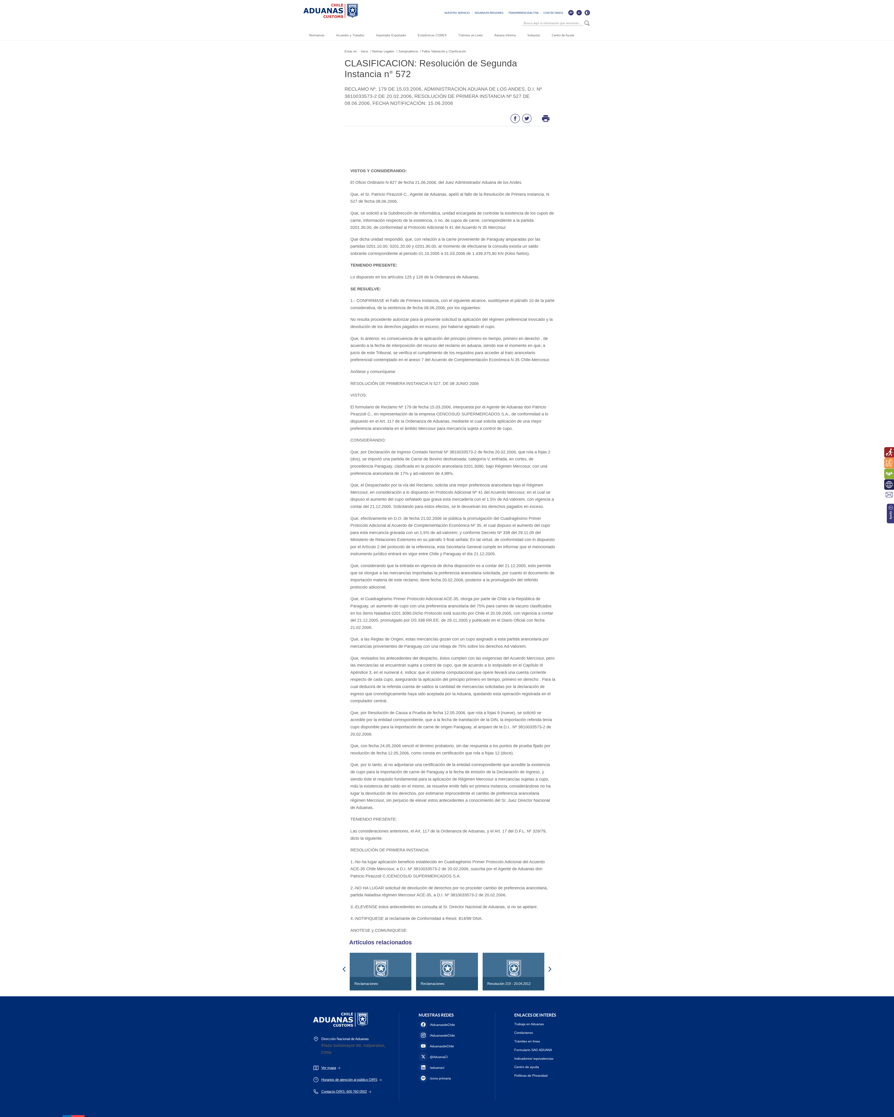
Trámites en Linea (470, 35)
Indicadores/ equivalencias (533, 1058)
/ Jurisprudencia (407, 51)
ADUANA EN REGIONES (489, 12)
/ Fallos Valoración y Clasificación (443, 51)
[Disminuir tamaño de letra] (579, 12)
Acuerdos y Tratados (350, 35)
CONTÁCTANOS (553, 12)
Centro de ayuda (526, 1067)
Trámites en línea (527, 1041)
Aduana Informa (505, 35)
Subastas (533, 35)
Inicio (364, 51)
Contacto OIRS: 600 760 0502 (344, 1091)
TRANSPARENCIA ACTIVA (523, 12)
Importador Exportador (391, 35)
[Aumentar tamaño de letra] (571, 12)
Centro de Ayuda (563, 35)
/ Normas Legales (382, 51)
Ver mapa (328, 1068)
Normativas (317, 35)
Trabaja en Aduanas (529, 1024)
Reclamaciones (366, 984)
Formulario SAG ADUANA (533, 1050)
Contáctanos (523, 1033)
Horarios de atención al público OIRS (349, 1080)
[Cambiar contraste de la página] (587, 12)
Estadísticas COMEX (432, 35)
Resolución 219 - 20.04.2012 (509, 984)
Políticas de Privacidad (531, 1075)
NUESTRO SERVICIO (457, 12)
